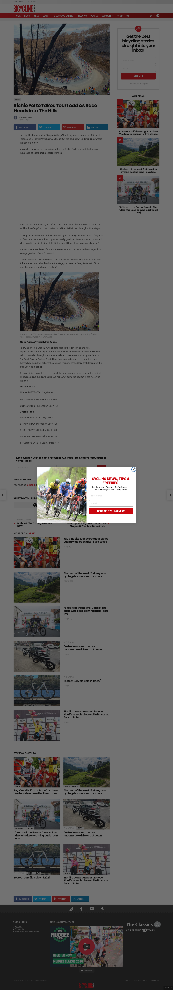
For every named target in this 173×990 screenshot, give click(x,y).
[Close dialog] (133, 469)
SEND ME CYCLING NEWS (111, 511)
